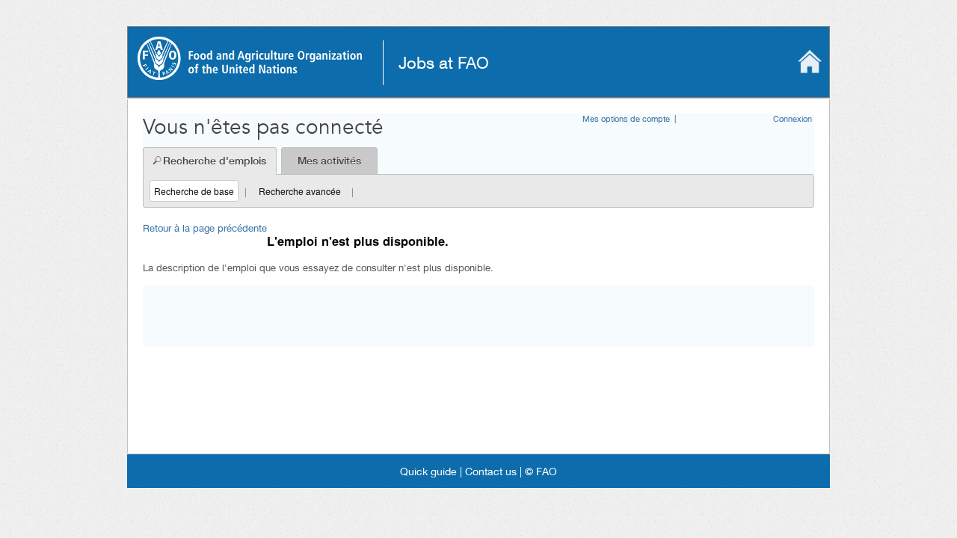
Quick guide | (431, 471)
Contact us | (492, 471)
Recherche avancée (300, 191)
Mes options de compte (626, 118)
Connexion (792, 118)
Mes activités (329, 160)
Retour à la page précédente (205, 228)
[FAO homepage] (250, 75)
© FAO (539, 471)
